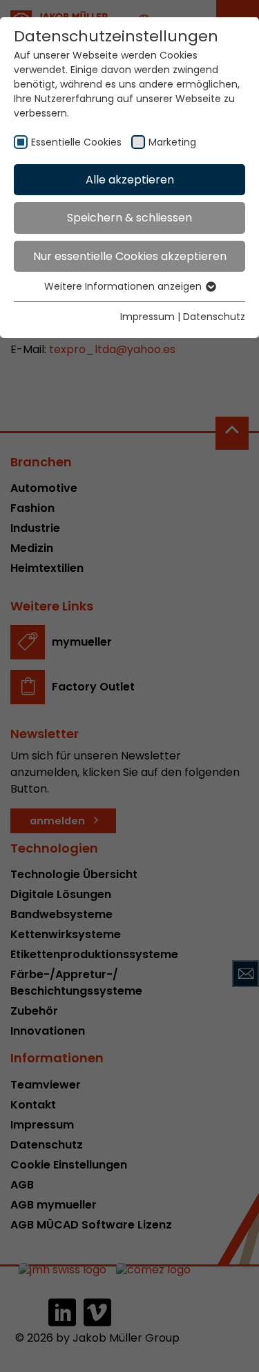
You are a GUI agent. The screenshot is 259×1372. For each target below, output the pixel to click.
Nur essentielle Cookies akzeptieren (130, 256)
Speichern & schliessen (129, 218)
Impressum (147, 317)
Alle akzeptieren (130, 180)
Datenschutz (214, 317)
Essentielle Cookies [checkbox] (76, 142)
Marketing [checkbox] (172, 142)
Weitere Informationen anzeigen (124, 286)
